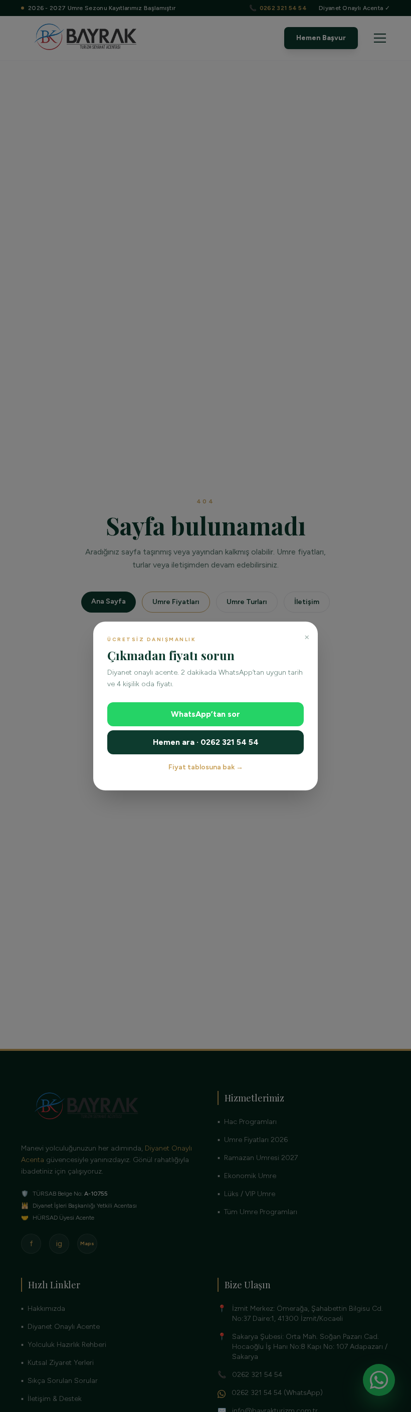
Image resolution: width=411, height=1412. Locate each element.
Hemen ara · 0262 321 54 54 (206, 742)
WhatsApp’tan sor (205, 714)
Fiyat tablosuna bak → (205, 767)
